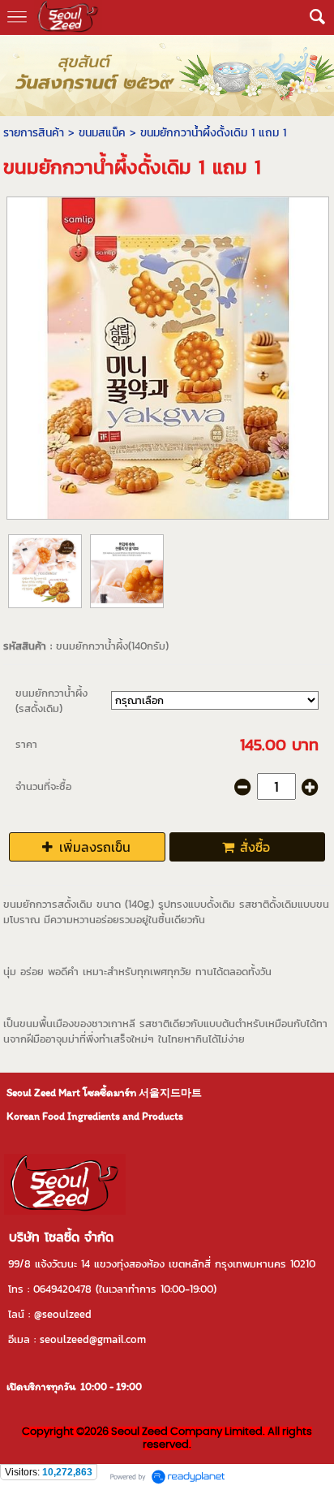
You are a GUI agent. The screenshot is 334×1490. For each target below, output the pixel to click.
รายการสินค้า (33, 132)
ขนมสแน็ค (102, 132)
